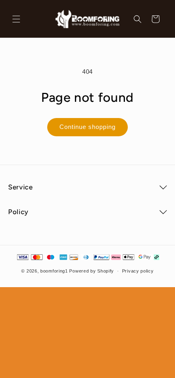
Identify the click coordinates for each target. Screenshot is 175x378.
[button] (16, 19)
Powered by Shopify (91, 270)
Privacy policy (138, 270)
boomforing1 (54, 270)
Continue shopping (87, 126)
